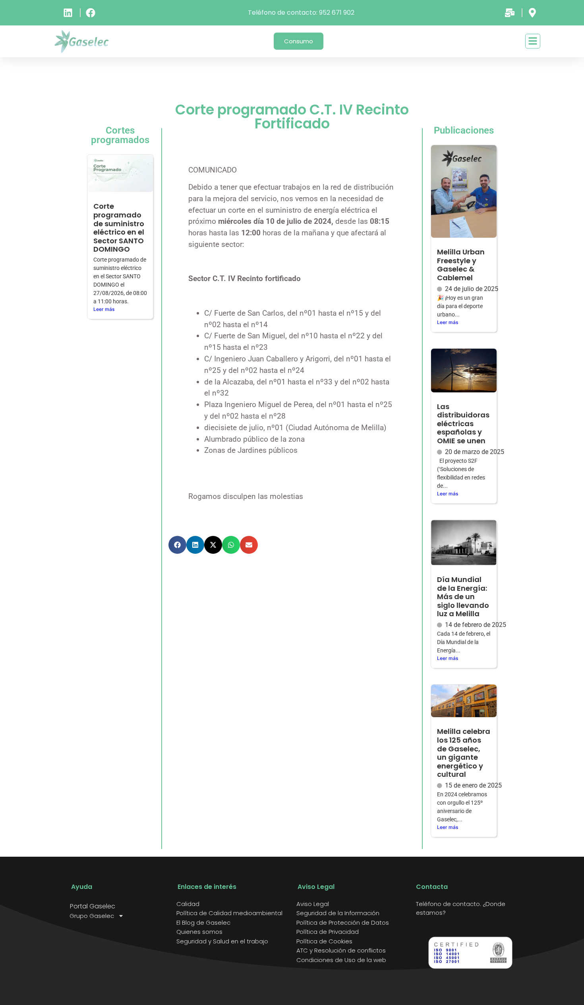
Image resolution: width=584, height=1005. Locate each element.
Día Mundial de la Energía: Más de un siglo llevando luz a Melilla (463, 596)
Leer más (103, 309)
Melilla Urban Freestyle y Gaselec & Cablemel (461, 265)
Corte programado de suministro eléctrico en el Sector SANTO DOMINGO (118, 227)
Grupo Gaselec (92, 916)
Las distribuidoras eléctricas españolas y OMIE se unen (463, 424)
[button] (177, 545)
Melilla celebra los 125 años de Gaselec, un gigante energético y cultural (463, 752)
